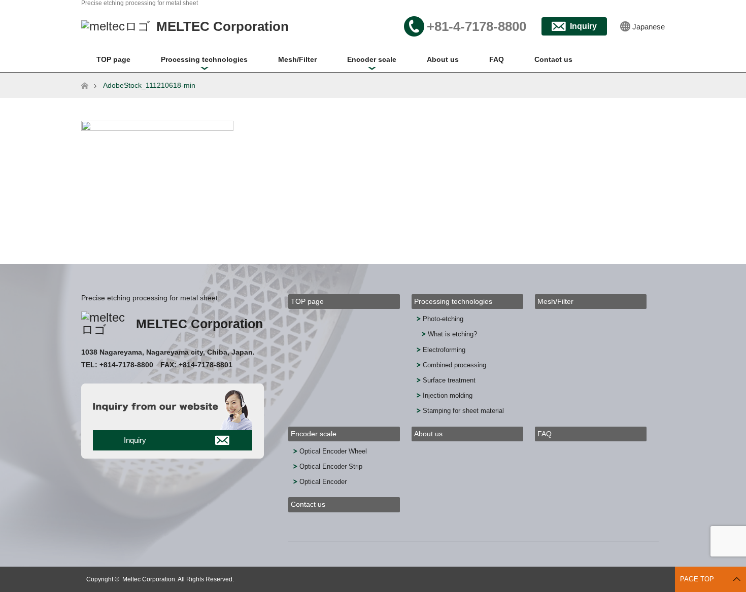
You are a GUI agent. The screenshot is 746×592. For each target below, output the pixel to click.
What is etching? (452, 334)
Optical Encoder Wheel (333, 451)
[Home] (84, 76)
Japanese (648, 26)
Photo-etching (443, 319)
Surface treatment (449, 380)
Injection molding (447, 395)
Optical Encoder (323, 481)
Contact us (553, 59)
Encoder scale (371, 59)
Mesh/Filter (297, 59)
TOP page (113, 59)
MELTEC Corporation (199, 324)
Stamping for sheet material (463, 410)
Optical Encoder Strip (330, 466)
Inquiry (583, 26)
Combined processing (454, 365)
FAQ (496, 59)
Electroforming (444, 350)
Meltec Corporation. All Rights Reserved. (178, 579)
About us (443, 59)
